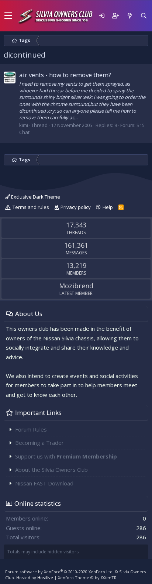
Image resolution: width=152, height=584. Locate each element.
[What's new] (129, 16)
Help (108, 207)
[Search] (144, 16)
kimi (23, 125)
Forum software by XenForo (59, 571)
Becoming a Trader (39, 442)
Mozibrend (76, 285)
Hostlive (45, 577)
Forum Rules (31, 429)
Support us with (66, 456)
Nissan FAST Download (44, 483)
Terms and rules (31, 207)
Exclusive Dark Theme (35, 196)
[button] (8, 15)
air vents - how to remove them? (65, 75)
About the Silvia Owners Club (51, 469)
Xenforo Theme (87, 577)
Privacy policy (76, 207)
